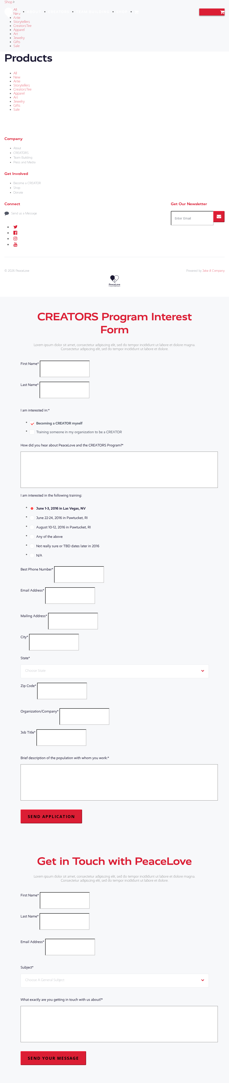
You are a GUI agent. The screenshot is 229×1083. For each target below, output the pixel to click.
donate (212, 12)
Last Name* (30, 385)
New (16, 77)
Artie (16, 81)
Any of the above (49, 536)
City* (24, 637)
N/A (39, 555)
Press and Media (24, 162)
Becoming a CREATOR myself (59, 423)
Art (15, 34)
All (15, 73)
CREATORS (58, 12)
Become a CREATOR (27, 183)
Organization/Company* (40, 711)
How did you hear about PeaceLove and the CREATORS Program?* (72, 445)
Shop (122, 12)
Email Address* (32, 590)
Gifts (16, 42)
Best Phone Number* (37, 569)
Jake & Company (213, 270)
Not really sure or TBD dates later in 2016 (67, 546)
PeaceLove (22, 270)
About (34, 12)
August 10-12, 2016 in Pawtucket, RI (63, 527)
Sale (16, 46)
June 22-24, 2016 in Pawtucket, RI (62, 518)
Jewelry (19, 38)
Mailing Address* (34, 616)
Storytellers (21, 22)
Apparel (19, 30)
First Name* (30, 364)
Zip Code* (28, 686)
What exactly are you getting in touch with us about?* (62, 999)
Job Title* (28, 732)
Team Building (93, 12)
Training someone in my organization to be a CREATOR (79, 432)
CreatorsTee (22, 26)
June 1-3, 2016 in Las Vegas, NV (61, 508)
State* (25, 658)
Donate (18, 192)
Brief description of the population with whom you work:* (65, 758)
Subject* (27, 967)
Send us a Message (24, 213)
